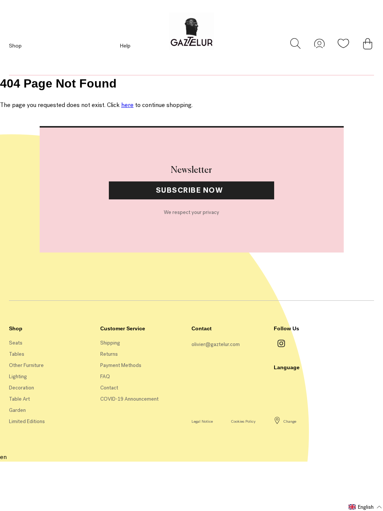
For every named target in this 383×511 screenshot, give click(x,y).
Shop (15, 45)
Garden (17, 410)
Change (289, 421)
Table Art (19, 399)
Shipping (110, 342)
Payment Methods (120, 365)
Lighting (18, 376)
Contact (109, 387)
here (127, 105)
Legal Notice (202, 421)
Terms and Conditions (159, 253)
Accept (149, 253)
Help (125, 45)
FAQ (105, 376)
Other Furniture (26, 365)
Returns (109, 354)
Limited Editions (27, 421)
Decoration (21, 387)
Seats (15, 342)
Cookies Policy (243, 421)
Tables (16, 354)
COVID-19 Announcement (129, 399)
